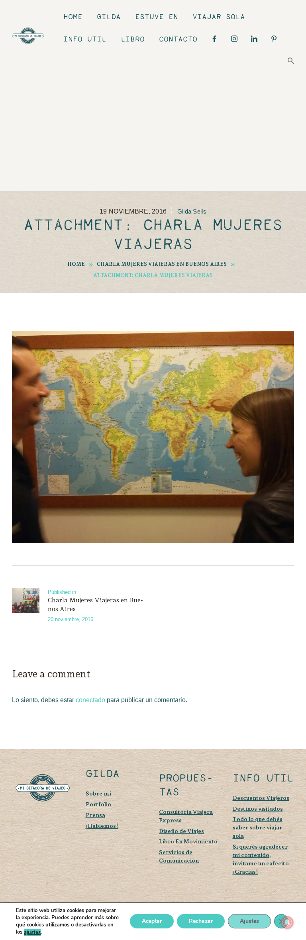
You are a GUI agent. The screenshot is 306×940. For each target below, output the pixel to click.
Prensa (95, 814)
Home (76, 264)
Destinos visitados (258, 808)
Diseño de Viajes (181, 830)
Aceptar (152, 921)
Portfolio (98, 804)
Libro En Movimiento (188, 841)
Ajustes (249, 921)
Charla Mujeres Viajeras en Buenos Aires (162, 264)
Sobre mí (98, 793)
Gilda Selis (191, 211)
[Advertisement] (159, 127)
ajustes (32, 932)
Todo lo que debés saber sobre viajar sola (257, 827)
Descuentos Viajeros (261, 797)
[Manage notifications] (287, 922)
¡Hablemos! (102, 825)
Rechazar (201, 921)
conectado (90, 700)
